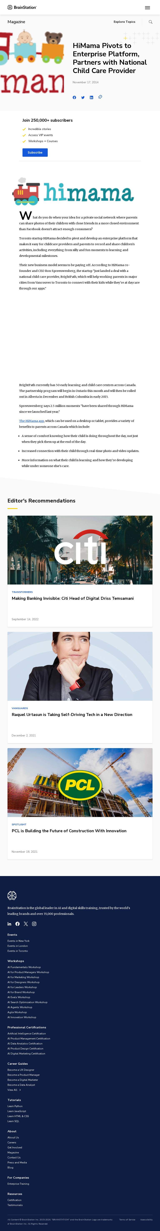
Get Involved (15, 1147)
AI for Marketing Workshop (23, 977)
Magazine (13, 1152)
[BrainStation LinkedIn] (9, 923)
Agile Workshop (17, 1012)
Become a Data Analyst (21, 1085)
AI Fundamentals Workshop (24, 967)
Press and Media (17, 1162)
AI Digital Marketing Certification (26, 1053)
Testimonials (15, 1205)
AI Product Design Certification (25, 1048)
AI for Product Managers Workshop (28, 972)
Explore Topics (124, 22)
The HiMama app (31, 421)
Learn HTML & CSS (18, 1116)
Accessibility (146, 1219)
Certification (14, 1200)
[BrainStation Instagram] (34, 924)
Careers (12, 1142)
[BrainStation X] (26, 924)
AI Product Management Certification (29, 1038)
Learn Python (15, 1106)
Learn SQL (13, 1121)
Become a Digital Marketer (23, 1080)
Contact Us (14, 1157)
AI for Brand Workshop (21, 992)
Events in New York (18, 941)
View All (13, 1090)
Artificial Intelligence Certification (27, 1033)
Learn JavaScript (17, 1111)
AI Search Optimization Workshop (28, 1002)
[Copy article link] (100, 97)
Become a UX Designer (21, 1070)
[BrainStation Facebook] (17, 924)
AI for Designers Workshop (24, 982)
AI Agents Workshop (20, 1007)
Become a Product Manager (24, 1075)
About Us (13, 1137)
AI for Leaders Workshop (22, 987)
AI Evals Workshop (19, 997)
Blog (10, 1167)
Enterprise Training (18, 1184)
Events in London (18, 946)
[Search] (150, 22)
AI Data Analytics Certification (25, 1043)
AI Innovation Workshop (22, 1017)
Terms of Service (127, 1219)
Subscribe (35, 152)
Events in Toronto (18, 951)
